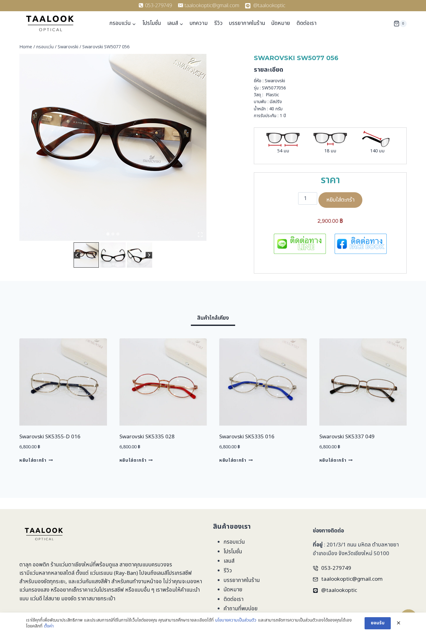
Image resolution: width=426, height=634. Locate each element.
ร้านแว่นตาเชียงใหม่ (72, 565)
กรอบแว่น (234, 542)
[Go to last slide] (77, 255)
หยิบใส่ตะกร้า (340, 200)
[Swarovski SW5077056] (112, 147)
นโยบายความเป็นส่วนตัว (235, 620)
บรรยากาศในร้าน (247, 23)
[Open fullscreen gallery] (200, 234)
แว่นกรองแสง (34, 590)
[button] (86, 255)
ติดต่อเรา (307, 23)
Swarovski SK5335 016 (246, 437)
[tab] (107, 234)
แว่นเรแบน (101, 573)
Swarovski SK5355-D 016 (49, 437)
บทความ (199, 23)
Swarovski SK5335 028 (147, 437)
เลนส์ (229, 561)
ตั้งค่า (49, 626)
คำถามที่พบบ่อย (241, 609)
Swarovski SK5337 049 (347, 437)
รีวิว (218, 23)
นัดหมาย (280, 23)
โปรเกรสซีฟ (179, 573)
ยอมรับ (378, 623)
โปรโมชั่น (152, 23)
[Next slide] (149, 255)
